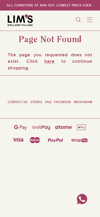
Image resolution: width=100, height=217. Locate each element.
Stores (36, 102)
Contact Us (17, 102)
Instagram (83, 102)
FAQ (48, 102)
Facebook (62, 102)
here (49, 61)
